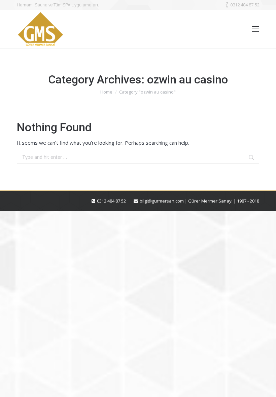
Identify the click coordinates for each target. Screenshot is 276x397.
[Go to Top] (265, 386)
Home (106, 92)
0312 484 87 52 (244, 4)
